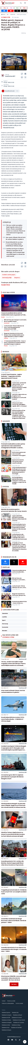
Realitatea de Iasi (5, 1027)
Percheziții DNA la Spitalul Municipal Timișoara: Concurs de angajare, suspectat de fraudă (19, 481)
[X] (17, 11)
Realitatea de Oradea (6, 1020)
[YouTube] (11, 11)
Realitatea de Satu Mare (16, 1027)
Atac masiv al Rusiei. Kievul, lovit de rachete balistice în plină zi (15, 238)
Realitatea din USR (6, 1017)
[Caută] (20, 3)
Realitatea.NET (10, 76)
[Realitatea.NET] (8, 3)
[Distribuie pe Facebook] (25, 73)
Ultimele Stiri (12, 14)
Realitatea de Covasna (17, 1017)
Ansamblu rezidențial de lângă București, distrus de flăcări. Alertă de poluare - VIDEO (13, 920)
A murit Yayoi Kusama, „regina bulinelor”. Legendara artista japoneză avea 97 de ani (11, 376)
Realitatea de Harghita (7, 1022)
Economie (6, 323)
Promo (6, 345)
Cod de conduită (19, 1003)
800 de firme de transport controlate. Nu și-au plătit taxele (15, 320)
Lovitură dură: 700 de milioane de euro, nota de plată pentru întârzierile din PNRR (14, 327)
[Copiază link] (22, 73)
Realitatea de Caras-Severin (19, 1020)
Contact (3, 1001)
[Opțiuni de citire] (24, 1041)
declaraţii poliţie (7, 277)
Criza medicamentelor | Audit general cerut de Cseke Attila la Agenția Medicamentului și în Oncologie (19, 470)
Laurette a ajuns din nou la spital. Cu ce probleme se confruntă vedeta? (19, 397)
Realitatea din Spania (6, 1030)
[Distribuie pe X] (25, 77)
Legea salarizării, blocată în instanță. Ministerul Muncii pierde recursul (19, 518)
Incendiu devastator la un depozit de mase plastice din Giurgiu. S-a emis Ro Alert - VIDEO (14, 949)
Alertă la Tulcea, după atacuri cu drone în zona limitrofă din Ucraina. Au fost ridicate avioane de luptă (13, 834)
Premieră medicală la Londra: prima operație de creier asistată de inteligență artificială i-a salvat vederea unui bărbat (13, 446)
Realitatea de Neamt (17, 1015)
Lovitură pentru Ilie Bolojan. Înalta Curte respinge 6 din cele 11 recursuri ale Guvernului (19, 537)
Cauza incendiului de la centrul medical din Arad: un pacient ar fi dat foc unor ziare (13, 315)
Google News (5, 285)
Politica (6, 338)
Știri (7, 14)
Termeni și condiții (11, 1001)
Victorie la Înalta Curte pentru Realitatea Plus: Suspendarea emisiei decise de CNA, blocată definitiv (19, 527)
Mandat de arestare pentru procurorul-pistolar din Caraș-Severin (14, 510)
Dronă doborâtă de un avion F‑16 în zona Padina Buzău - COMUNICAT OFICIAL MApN (14, 244)
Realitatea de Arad (6, 1025)
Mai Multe (14, 984)
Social (3, 317)
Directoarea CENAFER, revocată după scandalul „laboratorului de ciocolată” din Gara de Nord (13, 978)
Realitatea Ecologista (6, 1015)
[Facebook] (4, 11)
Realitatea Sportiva (6, 1012)
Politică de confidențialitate (8, 1003)
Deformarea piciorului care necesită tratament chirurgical (19, 454)
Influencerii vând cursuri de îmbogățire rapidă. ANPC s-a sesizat (19, 404)
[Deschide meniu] (25, 3)
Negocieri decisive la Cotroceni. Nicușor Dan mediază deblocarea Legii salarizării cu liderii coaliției (14, 335)
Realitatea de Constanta (18, 1022)
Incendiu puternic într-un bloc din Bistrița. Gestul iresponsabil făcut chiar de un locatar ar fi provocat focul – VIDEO (12, 864)
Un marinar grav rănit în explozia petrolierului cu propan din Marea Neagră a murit (12, 777)
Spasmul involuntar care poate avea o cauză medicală (18, 461)
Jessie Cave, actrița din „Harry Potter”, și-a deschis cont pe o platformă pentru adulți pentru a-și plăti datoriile (19, 386)
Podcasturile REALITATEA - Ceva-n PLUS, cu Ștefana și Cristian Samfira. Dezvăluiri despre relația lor (15, 342)
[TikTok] (24, 11)
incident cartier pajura (8, 274)
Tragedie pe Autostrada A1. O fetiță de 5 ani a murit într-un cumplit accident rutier (14, 892)
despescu (17, 277)
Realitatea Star (15, 1012)
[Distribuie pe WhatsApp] (22, 77)
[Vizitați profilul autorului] (2, 75)
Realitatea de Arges (16, 1025)
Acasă (4, 14)
